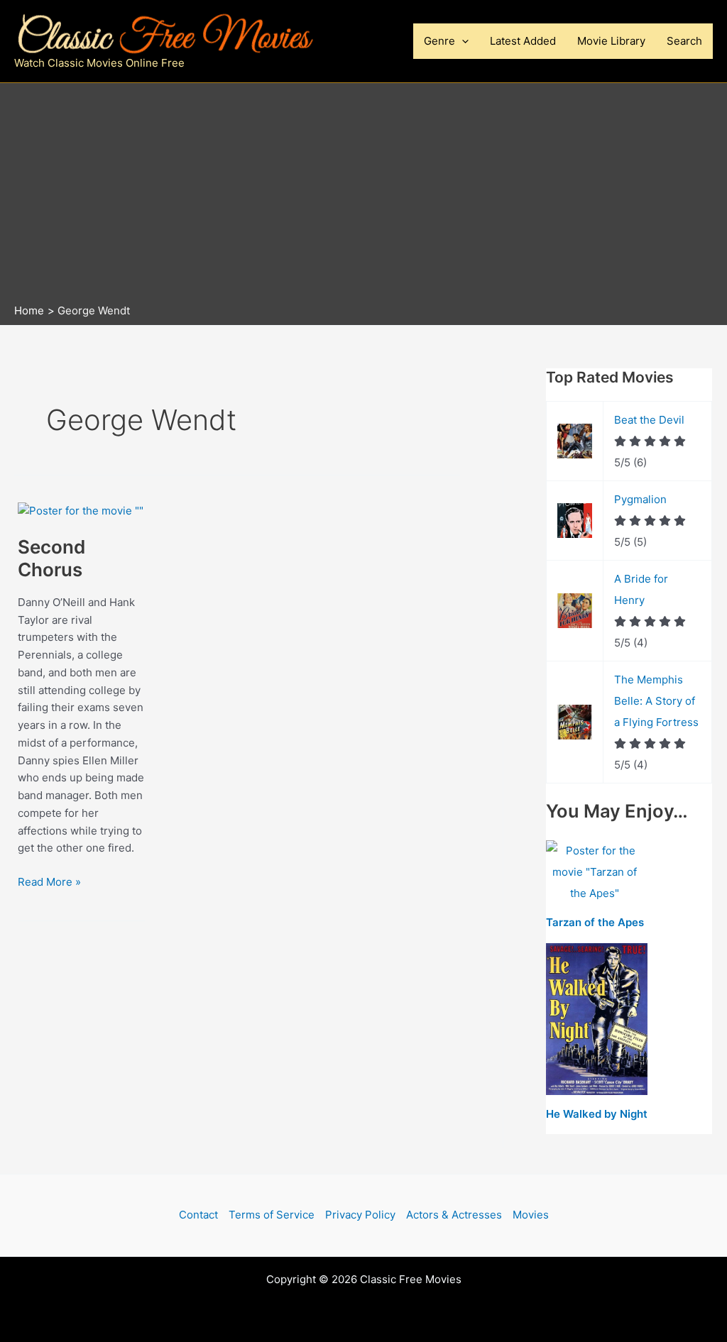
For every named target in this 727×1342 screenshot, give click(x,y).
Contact (198, 1214)
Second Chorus (51, 558)
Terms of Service (272, 1214)
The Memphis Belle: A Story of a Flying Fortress (656, 701)
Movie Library (611, 41)
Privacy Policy (360, 1214)
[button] (462, 41)
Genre (439, 41)
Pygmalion (640, 499)
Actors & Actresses (454, 1214)
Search (684, 41)
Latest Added (523, 41)
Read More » (49, 882)
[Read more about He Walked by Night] (596, 1019)
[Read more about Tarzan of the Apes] (595, 872)
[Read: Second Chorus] (80, 510)
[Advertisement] (363, 196)
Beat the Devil (649, 420)
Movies (531, 1214)
